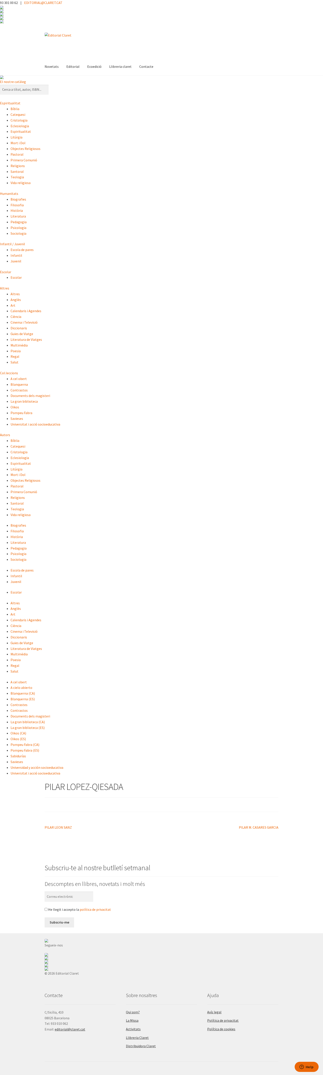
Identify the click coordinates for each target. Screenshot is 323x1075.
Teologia (17, 177)
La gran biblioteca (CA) (28, 722)
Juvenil (16, 261)
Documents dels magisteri (30, 395)
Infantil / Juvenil (12, 244)
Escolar (5, 272)
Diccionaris (19, 328)
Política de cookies (221, 1029)
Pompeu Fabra (21, 413)
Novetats (52, 66)
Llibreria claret (120, 66)
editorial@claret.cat (70, 1029)
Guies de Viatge (22, 334)
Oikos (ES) (18, 739)
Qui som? (133, 1012)
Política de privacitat (223, 1020)
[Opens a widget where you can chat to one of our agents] (306, 1067)
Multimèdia (19, 345)
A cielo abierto (21, 687)
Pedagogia (19, 222)
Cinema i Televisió (24, 322)
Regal (15, 356)
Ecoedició (94, 66)
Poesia (16, 351)
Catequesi (18, 114)
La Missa (132, 1020)
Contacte (146, 66)
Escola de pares (22, 249)
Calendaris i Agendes (26, 311)
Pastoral (17, 154)
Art (13, 305)
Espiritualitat (10, 103)
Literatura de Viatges (26, 339)
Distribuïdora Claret (141, 1046)
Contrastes (19, 705)
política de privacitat (95, 909)
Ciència (16, 316)
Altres (4, 288)
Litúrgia (16, 137)
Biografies (18, 199)
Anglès (16, 299)
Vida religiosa (21, 183)
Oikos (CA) (18, 733)
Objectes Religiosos (25, 148)
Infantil (16, 255)
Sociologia (18, 233)
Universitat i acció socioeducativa (35, 424)
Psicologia (18, 227)
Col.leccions (9, 373)
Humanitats (9, 193)
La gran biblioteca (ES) (28, 727)
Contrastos (19, 390)
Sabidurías (18, 756)
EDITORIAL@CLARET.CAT (43, 2)
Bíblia (15, 109)
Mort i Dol (18, 143)
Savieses (17, 418)
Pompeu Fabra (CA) (25, 744)
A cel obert (19, 378)
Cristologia (19, 120)
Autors (5, 435)
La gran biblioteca (24, 401)
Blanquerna (19, 384)
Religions (18, 166)
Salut (14, 362)
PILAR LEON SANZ (58, 827)
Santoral (17, 171)
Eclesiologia (20, 126)
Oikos (15, 407)
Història (17, 210)
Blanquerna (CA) (23, 693)
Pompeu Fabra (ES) (25, 750)
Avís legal (214, 1012)
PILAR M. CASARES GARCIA (258, 827)
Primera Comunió (24, 160)
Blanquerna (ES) (23, 699)
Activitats (133, 1029)
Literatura (18, 216)
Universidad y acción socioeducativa (37, 767)
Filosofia (17, 205)
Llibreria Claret (137, 1037)
